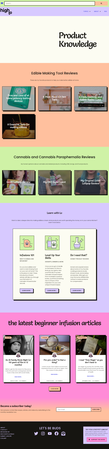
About (96, 11)
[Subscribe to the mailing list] (63, 434)
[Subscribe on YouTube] (50, 434)
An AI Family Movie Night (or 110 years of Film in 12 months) (18, 362)
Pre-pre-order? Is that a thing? (54, 361)
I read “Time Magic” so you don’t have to (91, 361)
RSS (105, 11)
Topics (85, 11)
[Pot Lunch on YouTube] (2, 3)
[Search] (101, 3)
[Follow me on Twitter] (36, 434)
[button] (54, 389)
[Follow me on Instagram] (43, 434)
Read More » (18, 377)
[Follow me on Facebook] (56, 434)
